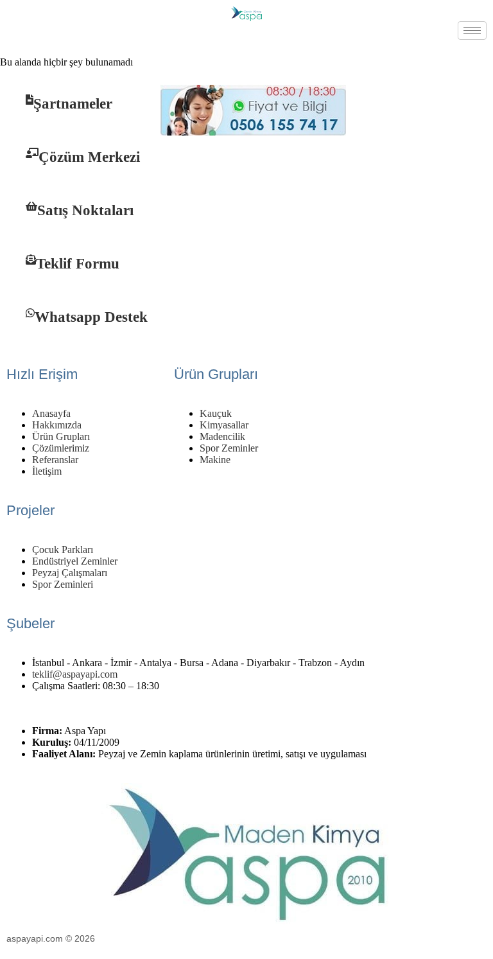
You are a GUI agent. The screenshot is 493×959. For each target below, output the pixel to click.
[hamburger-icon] (472, 30)
